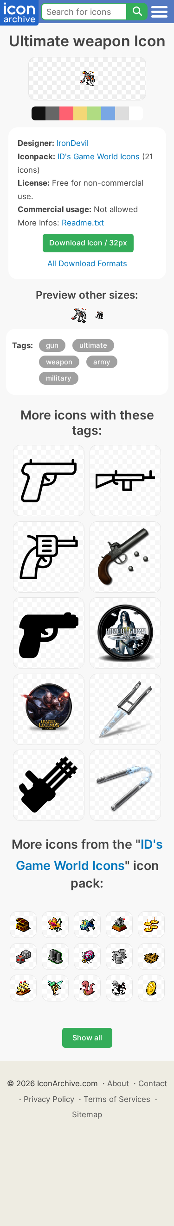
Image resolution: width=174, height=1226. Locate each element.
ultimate (93, 345)
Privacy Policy (49, 1099)
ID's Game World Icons (99, 156)
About (118, 1083)
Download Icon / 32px (88, 242)
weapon (59, 361)
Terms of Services (117, 1099)
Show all (87, 1037)
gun (52, 345)
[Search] (137, 11)
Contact (152, 1083)
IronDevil (73, 143)
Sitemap (87, 1114)
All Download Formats (87, 263)
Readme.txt (83, 222)
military (58, 378)
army (101, 361)
